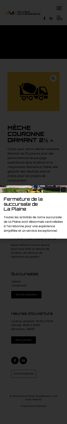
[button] (63, 189)
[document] (33, 212)
